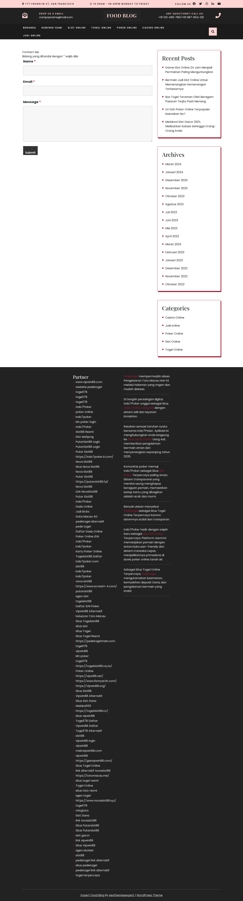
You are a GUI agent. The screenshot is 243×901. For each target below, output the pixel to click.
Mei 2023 (171, 228)
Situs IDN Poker (153, 534)
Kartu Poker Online (89, 551)
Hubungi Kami (51, 27)
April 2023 (172, 236)
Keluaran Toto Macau (90, 616)
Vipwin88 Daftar (87, 726)
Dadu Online (84, 507)
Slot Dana (82, 815)
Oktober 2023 (174, 196)
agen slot (82, 596)
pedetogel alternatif (90, 521)
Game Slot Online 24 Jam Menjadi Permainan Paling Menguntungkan (189, 69)
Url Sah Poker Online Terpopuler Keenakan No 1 (187, 111)
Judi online (32, 35)
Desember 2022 (176, 268)
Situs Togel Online (88, 766)
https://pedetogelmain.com (95, 641)
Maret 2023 (173, 244)
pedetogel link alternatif (92, 860)
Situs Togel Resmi (88, 636)
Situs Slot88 (84, 691)
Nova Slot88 (84, 462)
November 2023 (176, 188)
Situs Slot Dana (86, 701)
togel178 (81, 392)
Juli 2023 (171, 212)
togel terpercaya (88, 875)
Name (29, 61)
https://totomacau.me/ (92, 776)
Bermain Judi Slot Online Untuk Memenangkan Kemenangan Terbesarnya (186, 84)
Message (32, 102)
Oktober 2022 (174, 284)
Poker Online (127, 27)
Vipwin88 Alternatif (89, 611)
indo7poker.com (87, 561)
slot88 (80, 566)
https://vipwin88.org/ (91, 686)
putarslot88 (84, 591)
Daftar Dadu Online (89, 531)
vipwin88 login (85, 741)
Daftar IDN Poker (87, 606)
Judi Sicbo (82, 511)
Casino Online (153, 27)
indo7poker (84, 417)
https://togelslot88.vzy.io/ (94, 666)
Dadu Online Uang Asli (139, 408)
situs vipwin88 (85, 716)
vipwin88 (82, 651)
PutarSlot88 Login (88, 442)
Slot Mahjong (85, 437)
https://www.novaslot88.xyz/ (96, 800)
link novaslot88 (86, 820)
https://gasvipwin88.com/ (94, 761)
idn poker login (86, 422)
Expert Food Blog (93, 895)
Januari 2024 (174, 172)
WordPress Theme (150, 895)
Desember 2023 (176, 180)
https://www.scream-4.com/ (96, 586)
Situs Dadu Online (140, 439)
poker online (84, 412)
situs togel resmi (87, 781)
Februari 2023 (174, 252)
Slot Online (77, 27)
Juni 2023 (171, 220)
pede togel (83, 526)
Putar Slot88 (84, 452)
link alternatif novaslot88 (93, 771)
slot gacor (83, 835)
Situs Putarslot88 (87, 825)
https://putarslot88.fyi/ (92, 482)
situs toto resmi (86, 791)
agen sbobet (85, 850)
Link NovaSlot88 (86, 492)
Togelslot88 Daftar (89, 556)
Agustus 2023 (174, 204)
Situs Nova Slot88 (87, 467)
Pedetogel (131, 376)
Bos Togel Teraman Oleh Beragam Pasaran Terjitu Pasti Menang (189, 99)
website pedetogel (89, 387)
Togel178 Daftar (87, 721)
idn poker (82, 656)
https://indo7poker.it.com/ (94, 457)
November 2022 (176, 276)
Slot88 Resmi (85, 432)
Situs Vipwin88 (85, 845)
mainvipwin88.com (89, 751)
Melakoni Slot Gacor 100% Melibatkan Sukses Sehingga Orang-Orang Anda (190, 126)
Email (29, 81)
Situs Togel (83, 631)
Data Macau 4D (86, 516)
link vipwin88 (84, 840)
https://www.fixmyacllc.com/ (96, 681)
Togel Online (101, 27)
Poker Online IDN (87, 536)
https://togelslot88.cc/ (92, 711)
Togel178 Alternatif (89, 731)
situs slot (82, 626)
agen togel (83, 796)
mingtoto (82, 810)
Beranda (29, 27)
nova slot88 (84, 581)
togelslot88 (84, 601)
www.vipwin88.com (89, 382)
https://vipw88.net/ (89, 676)
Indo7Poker (84, 407)
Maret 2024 (173, 164)
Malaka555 (83, 706)
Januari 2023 (174, 260)
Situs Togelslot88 (87, 621)
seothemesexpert (122, 895)
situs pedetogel (86, 865)
